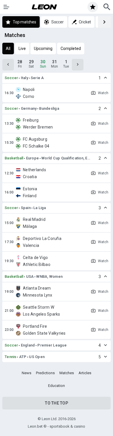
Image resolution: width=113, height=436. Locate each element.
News (26, 373)
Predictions (45, 373)
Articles (85, 373)
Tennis (11, 357)
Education (56, 385)
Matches (66, 373)
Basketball (14, 158)
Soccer (11, 78)
